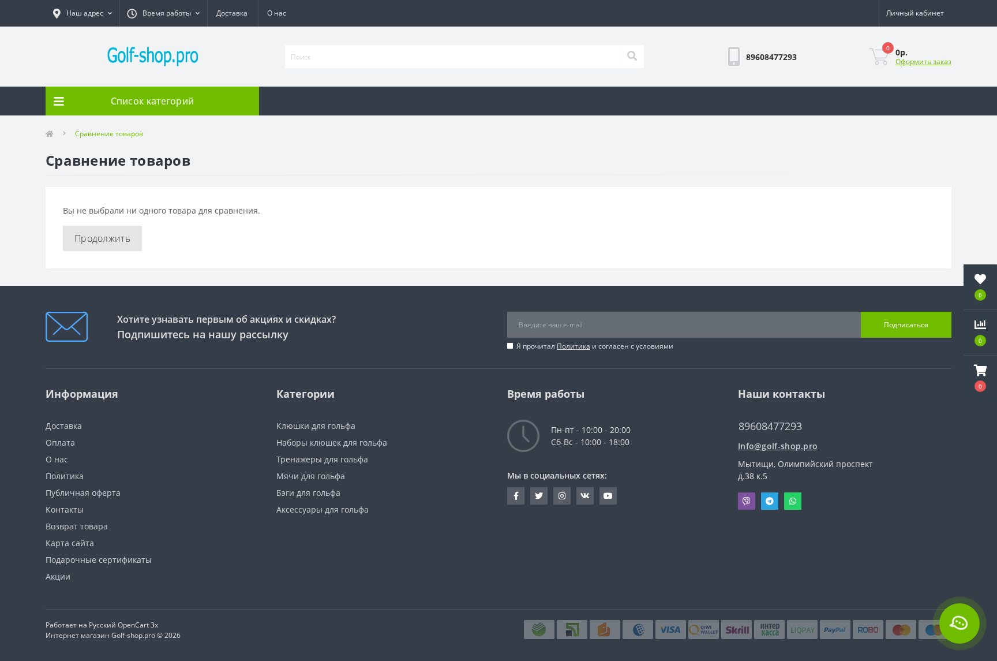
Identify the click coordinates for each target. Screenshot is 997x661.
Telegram (769, 501)
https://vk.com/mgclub (585, 496)
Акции (58, 576)
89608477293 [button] (770, 426)
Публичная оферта (83, 492)
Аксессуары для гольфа (322, 509)
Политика (573, 346)
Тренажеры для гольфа (322, 459)
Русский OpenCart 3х (123, 625)
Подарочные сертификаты (99, 559)
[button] (980, 378)
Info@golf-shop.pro (778, 445)
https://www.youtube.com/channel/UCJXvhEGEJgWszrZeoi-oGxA (608, 496)
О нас (276, 13)
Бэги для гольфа (308, 492)
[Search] (632, 56)
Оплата (60, 442)
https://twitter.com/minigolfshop (539, 496)
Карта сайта (70, 542)
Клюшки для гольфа (315, 425)
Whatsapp (792, 501)
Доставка (232, 13)
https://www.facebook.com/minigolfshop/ (515, 496)
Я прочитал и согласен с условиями (594, 346)
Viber (746, 501)
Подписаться (906, 325)
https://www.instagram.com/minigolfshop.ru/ (562, 496)
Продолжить (102, 238)
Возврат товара (77, 526)
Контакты (65, 509)
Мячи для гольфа (310, 475)
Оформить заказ (923, 61)
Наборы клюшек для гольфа (331, 442)
